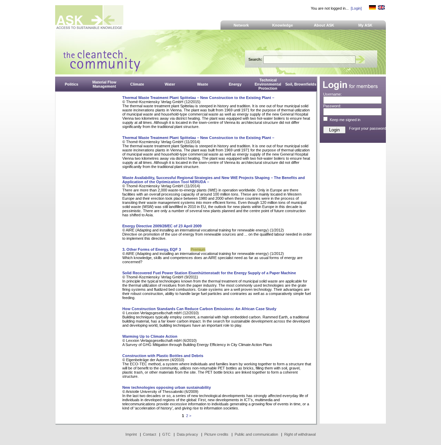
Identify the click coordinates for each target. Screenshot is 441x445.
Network (241, 25)
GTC (166, 434)
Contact (149, 434)
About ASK (324, 25)
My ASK (365, 25)
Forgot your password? (368, 128)
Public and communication (256, 434)
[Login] (356, 8)
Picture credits (216, 434)
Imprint (131, 434)
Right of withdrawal (300, 434)
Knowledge (282, 25)
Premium (198, 249)
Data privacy (187, 434)
